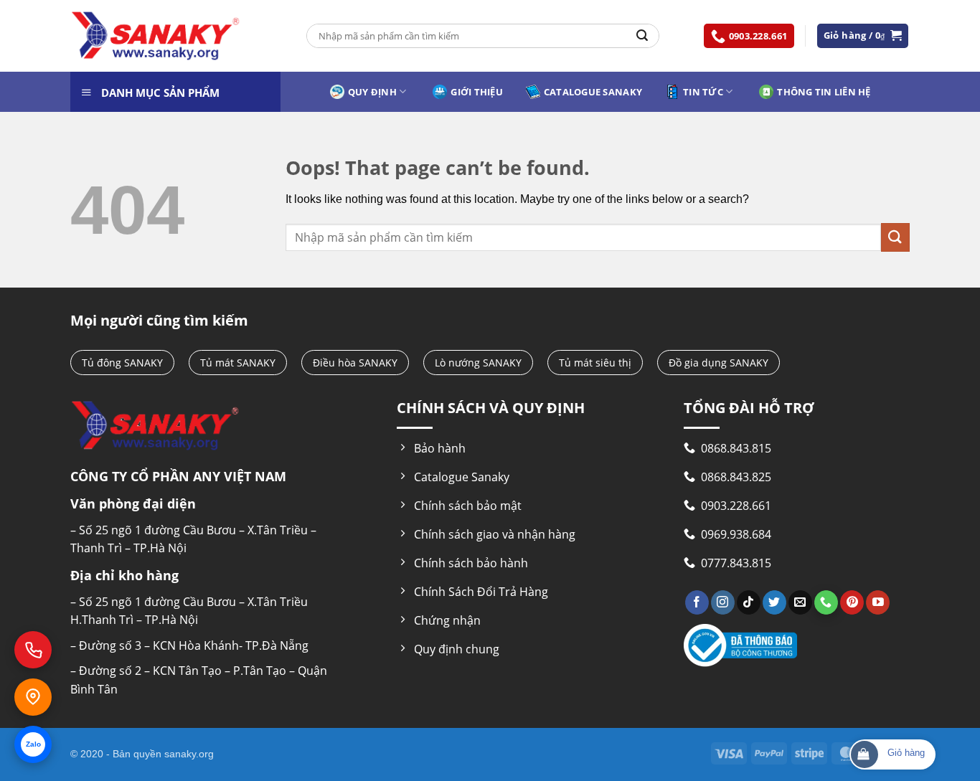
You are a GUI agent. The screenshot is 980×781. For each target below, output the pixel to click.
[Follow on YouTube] (878, 602)
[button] (863, 35)
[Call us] (826, 602)
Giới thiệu (477, 91)
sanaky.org (189, 753)
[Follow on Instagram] (723, 602)
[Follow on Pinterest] (852, 602)
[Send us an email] (800, 602)
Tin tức (703, 91)
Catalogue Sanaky (593, 91)
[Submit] (642, 35)
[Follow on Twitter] (774, 602)
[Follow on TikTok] (748, 602)
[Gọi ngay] (33, 649)
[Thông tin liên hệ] (33, 697)
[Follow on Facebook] (697, 602)
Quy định (372, 91)
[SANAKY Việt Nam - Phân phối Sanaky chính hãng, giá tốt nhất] (155, 36)
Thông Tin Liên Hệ (823, 91)
